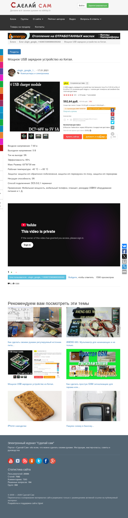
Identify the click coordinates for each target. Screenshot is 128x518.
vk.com (18, 461)
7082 (18, 476)
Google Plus (53, 461)
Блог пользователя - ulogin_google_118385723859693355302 (37, 277)
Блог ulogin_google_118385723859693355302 (40, 41)
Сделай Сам (31, 5)
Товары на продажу (20, 26)
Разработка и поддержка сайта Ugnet (25, 503)
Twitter (39, 461)
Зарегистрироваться (98, 5)
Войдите (72, 277)
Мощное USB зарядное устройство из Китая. (31, 383)
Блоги (13, 18)
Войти (81, 5)
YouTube (11, 461)
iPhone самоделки (17, 425)
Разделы (14, 51)
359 (16, 485)
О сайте (37, 18)
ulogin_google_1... (26, 70)
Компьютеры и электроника (35, 73)
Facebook (46, 461)
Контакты (39, 26)
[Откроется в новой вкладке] (15, 506)
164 (29, 482)
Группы (24, 18)
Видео (72, 18)
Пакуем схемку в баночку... (80, 425)
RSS (25, 461)
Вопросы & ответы (90, 18)
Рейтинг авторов (56, 18)
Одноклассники (32, 461)
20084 (26, 473)
